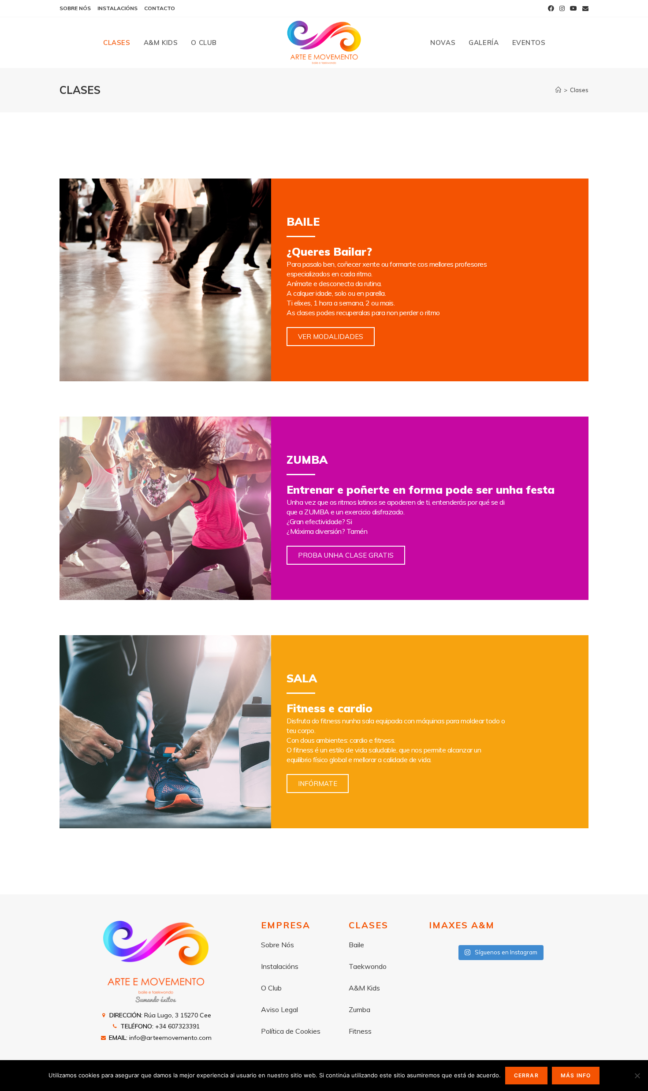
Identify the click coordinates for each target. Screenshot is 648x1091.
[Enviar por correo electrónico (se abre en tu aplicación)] (584, 8)
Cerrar (526, 1075)
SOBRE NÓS (75, 8)
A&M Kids (364, 987)
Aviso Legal (279, 1009)
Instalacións (279, 966)
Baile (356, 944)
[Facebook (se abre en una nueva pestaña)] (551, 8)
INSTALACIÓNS (117, 8)
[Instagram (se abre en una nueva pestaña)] (562, 8)
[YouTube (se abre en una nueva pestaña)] (573, 8)
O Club (271, 987)
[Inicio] (558, 89)
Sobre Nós (277, 944)
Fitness (360, 1031)
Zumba (359, 1009)
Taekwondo (368, 966)
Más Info (576, 1075)
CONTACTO (159, 8)
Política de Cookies (290, 1031)
